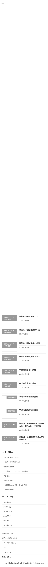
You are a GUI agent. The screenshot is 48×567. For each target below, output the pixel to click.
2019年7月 (7, 507)
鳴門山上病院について (9, 538)
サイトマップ (6, 552)
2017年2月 (7, 521)
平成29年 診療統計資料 (28, 410)
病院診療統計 (9, 490)
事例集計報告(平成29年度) (29, 343)
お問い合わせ (6, 557)
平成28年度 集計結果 (27, 370)
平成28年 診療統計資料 (28, 397)
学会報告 (6, 476)
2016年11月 (7, 525)
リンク (4, 547)
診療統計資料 (8, 480)
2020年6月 (7, 502)
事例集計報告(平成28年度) (29, 356)
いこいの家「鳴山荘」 (9, 543)
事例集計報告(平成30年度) (29, 330)
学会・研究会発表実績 (12, 462)
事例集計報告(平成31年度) (29, 316)
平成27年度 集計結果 (27, 383)
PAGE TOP (44, 547)
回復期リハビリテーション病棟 (16, 485)
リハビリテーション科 (11, 458)
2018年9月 (7, 516)
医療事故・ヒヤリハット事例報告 (16, 471)
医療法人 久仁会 (7, 533)
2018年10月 (7, 511)
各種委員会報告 (8, 467)
